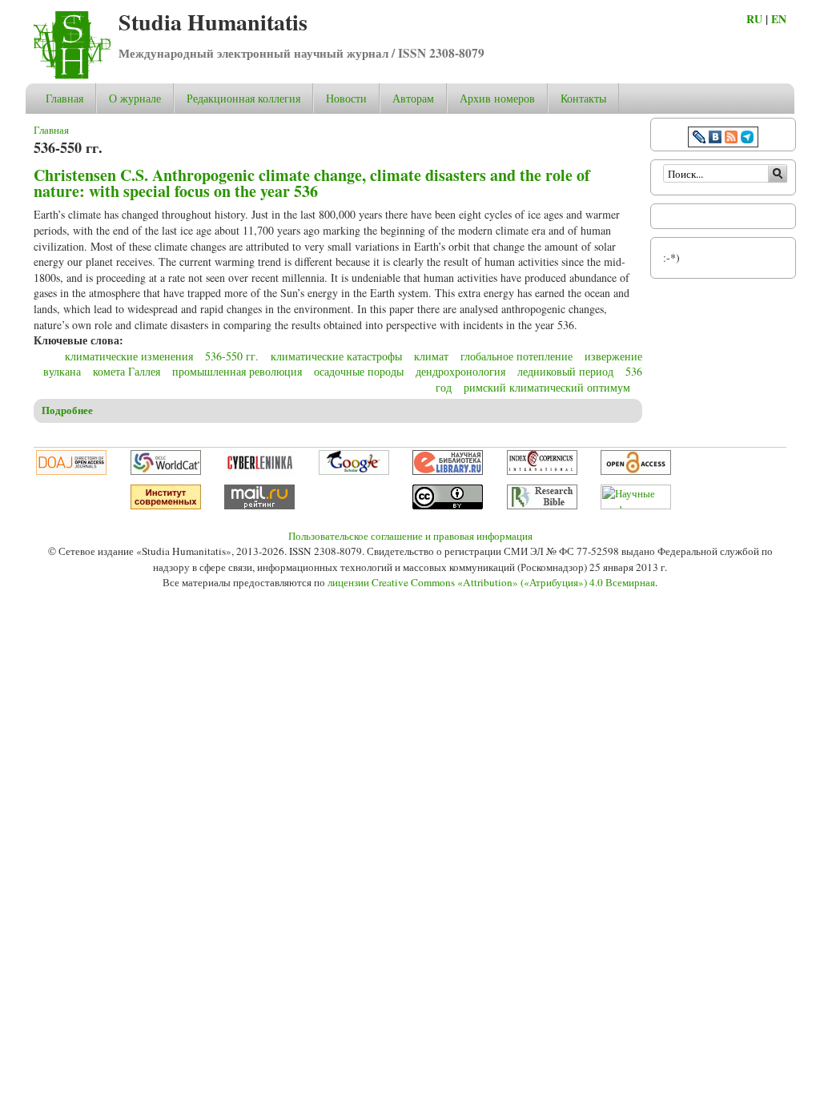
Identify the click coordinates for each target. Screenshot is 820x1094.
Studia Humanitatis (213, 22)
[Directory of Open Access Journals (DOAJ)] (71, 471)
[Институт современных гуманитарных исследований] (166, 505)
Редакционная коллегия (243, 98)
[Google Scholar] (354, 471)
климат (431, 356)
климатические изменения (129, 356)
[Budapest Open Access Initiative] (636, 471)
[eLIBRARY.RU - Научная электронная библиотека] (447, 471)
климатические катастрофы (336, 356)
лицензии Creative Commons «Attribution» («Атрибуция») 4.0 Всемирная (491, 582)
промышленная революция (237, 371)
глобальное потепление (516, 356)
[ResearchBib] (542, 505)
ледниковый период (565, 371)
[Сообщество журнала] (701, 139)
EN (778, 18)
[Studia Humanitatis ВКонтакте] (715, 139)
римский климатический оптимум (547, 387)
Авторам (413, 98)
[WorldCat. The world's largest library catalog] (166, 471)
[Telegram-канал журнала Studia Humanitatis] (747, 139)
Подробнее (67, 410)
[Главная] (72, 74)
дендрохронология (460, 371)
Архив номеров (497, 98)
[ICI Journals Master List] (542, 471)
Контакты (583, 98)
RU (754, 18)
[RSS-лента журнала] (731, 139)
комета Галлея (126, 371)
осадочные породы (359, 371)
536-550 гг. (232, 356)
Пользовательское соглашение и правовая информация (410, 536)
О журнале (135, 98)
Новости (346, 98)
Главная (64, 98)
